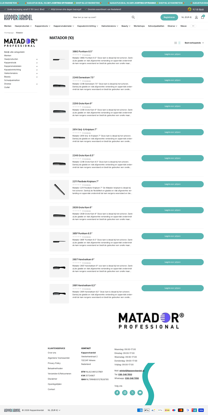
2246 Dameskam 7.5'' (83, 77)
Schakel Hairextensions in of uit (37, 73)
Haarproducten (22, 26)
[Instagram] (124, 392)
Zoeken (133, 17)
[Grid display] (175, 43)
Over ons (52, 353)
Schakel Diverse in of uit (37, 84)
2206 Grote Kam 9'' (82, 103)
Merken (7, 26)
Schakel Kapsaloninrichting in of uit (37, 70)
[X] (132, 392)
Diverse (171, 26)
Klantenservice (56, 348)
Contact (51, 389)
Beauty (125, 26)
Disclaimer (52, 379)
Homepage (9, 32)
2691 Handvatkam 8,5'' (84, 285)
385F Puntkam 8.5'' (82, 233)
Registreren (169, 17)
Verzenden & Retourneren (59, 373)
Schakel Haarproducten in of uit (37, 59)
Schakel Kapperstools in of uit (37, 63)
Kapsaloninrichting (86, 26)
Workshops (139, 26)
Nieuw (184, 26)
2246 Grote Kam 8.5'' (83, 155)
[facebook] (117, 392)
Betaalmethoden (55, 368)
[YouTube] (140, 392)
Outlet (7, 87)
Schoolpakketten (156, 26)
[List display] (179, 43)
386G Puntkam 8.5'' (82, 51)
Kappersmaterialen (63, 26)
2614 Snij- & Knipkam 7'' (84, 129)
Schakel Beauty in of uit (37, 77)
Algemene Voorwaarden (59, 358)
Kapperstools (41, 26)
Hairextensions (108, 26)
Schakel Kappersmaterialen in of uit (37, 66)
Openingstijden (55, 384)
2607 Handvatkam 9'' (83, 259)
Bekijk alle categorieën (14, 52)
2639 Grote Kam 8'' (82, 207)
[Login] (196, 17)
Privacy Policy (54, 363)
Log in (173, 54)
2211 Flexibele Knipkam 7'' (85, 181)
